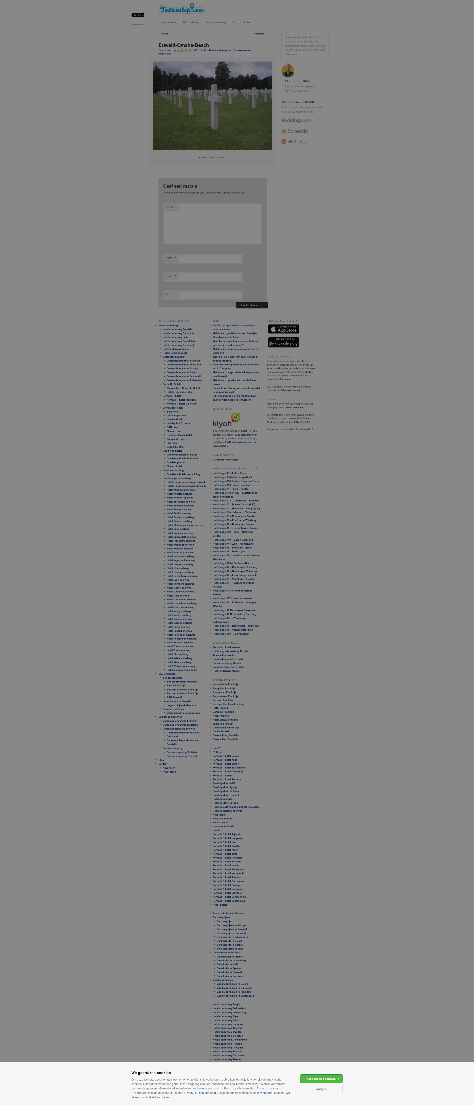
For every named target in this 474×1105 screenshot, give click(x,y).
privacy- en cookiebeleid (200, 1093)
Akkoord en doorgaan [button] (321, 1079)
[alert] (237, 552)
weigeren (266, 1093)
